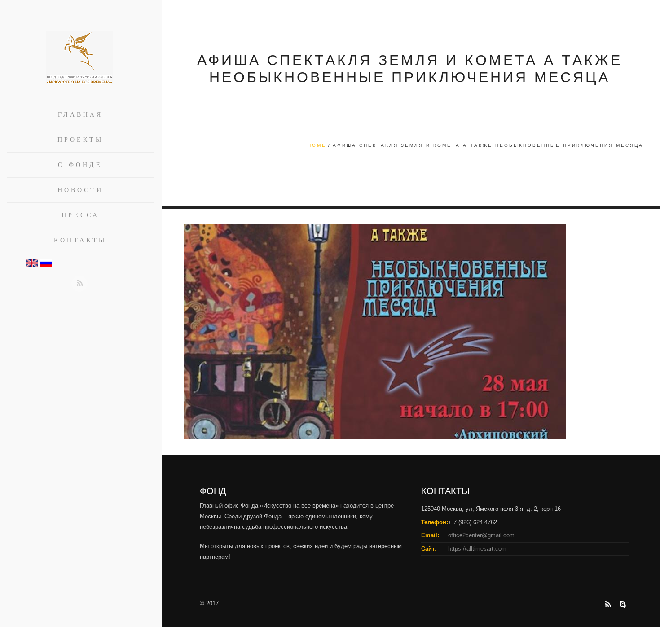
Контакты (80, 240)
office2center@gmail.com (481, 535)
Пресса (80, 215)
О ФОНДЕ (80, 165)
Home (317, 145)
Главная (80, 114)
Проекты (80, 139)
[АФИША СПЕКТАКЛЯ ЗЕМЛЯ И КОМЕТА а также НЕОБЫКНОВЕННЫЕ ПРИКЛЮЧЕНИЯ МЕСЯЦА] (375, 331)
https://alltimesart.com (477, 548)
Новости (80, 190)
